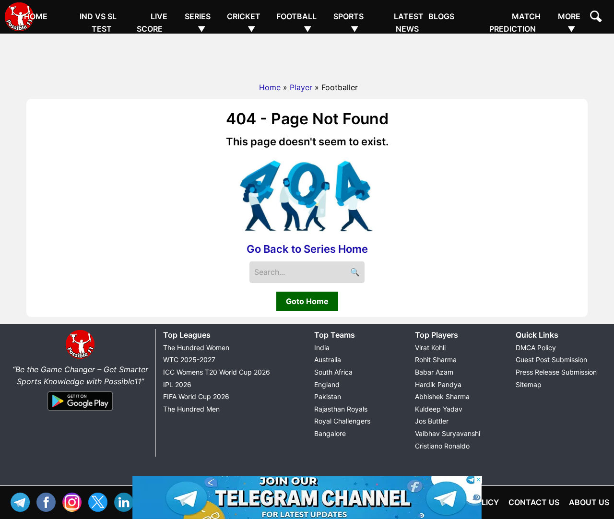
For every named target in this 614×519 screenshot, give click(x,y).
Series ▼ (198, 23)
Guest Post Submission (551, 359)
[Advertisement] (307, 55)
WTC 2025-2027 (189, 359)
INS (74, 501)
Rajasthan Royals (340, 409)
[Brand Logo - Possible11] (80, 357)
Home (35, 16)
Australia (327, 359)
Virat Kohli (430, 347)
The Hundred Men (191, 409)
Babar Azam (434, 372)
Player (301, 87)
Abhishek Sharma (442, 396)
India (322, 347)
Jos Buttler (432, 421)
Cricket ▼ (243, 23)
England (327, 384)
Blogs (441, 16)
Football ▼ (296, 23)
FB (48, 501)
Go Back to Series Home (307, 249)
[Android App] (80, 411)
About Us (589, 502)
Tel (23, 501)
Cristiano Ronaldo (442, 446)
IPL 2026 (177, 384)
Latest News (409, 23)
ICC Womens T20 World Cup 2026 (216, 372)
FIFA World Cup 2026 (196, 396)
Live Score (152, 23)
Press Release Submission (556, 372)
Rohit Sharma (436, 359)
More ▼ (569, 23)
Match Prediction (515, 23)
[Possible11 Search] (597, 17)
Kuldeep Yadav (438, 409)
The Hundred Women (196, 347)
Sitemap (529, 384)
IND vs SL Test (98, 23)
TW (100, 501)
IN (126, 501)
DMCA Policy (536, 347)
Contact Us (533, 502)
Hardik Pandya (438, 384)
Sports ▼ (348, 23)
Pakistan (327, 396)
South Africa (333, 372)
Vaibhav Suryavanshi (447, 433)
